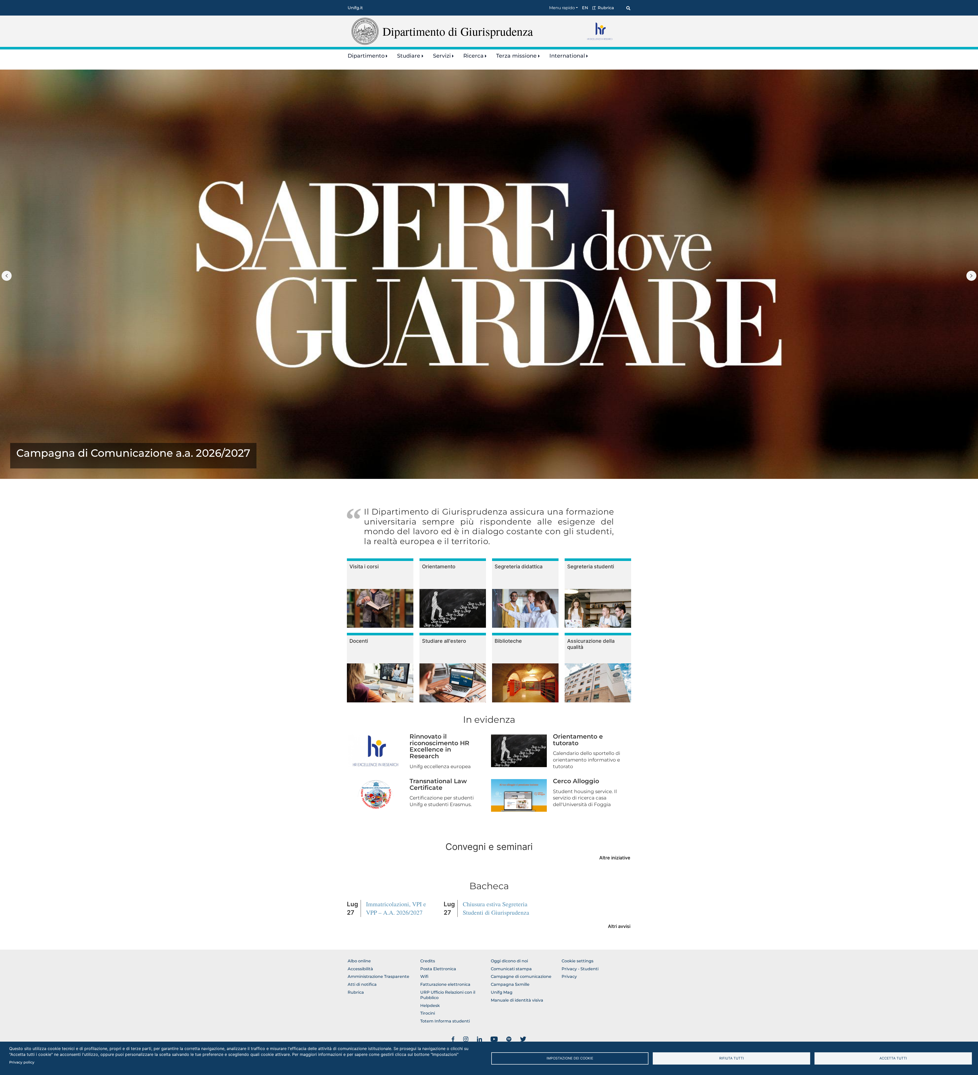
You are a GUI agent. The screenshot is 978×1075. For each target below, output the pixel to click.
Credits (427, 961)
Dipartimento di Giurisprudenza (458, 31)
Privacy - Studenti (580, 968)
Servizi (442, 56)
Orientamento (438, 566)
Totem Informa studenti (445, 1021)
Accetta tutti (893, 1058)
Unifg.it (355, 7)
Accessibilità (360, 968)
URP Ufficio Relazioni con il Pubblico (447, 995)
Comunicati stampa (511, 968)
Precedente (6, 275)
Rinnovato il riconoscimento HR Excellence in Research (439, 746)
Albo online (359, 961)
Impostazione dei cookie (570, 1058)
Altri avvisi (619, 926)
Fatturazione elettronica (445, 984)
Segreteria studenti (590, 566)
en (585, 7)
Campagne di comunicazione (521, 976)
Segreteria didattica (518, 566)
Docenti (358, 641)
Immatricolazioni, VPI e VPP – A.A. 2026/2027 (396, 908)
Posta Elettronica (438, 968)
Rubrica (606, 7)
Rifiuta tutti (731, 1058)
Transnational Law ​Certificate (439, 784)
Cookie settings (577, 961)
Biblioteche (508, 641)
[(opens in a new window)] (453, 1039)
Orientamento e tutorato (578, 740)
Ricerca (473, 56)
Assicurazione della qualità (591, 644)
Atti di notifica (362, 984)
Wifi (424, 976)
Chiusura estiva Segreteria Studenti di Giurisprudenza (496, 908)
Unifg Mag (501, 992)
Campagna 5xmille (510, 984)
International (567, 56)
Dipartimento (366, 56)
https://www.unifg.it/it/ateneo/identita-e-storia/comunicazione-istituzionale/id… (133, 456)
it (594, 7)
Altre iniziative (614, 857)
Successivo (971, 275)
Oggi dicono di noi (509, 961)
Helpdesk (430, 1005)
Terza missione (516, 56)
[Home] (365, 31)
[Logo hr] (607, 31)
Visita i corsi (364, 566)
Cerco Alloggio (576, 781)
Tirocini (427, 1013)
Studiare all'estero (444, 641)
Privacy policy (21, 1062)
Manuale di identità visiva (517, 1000)
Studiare (408, 56)
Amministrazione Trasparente (378, 976)
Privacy (569, 976)
